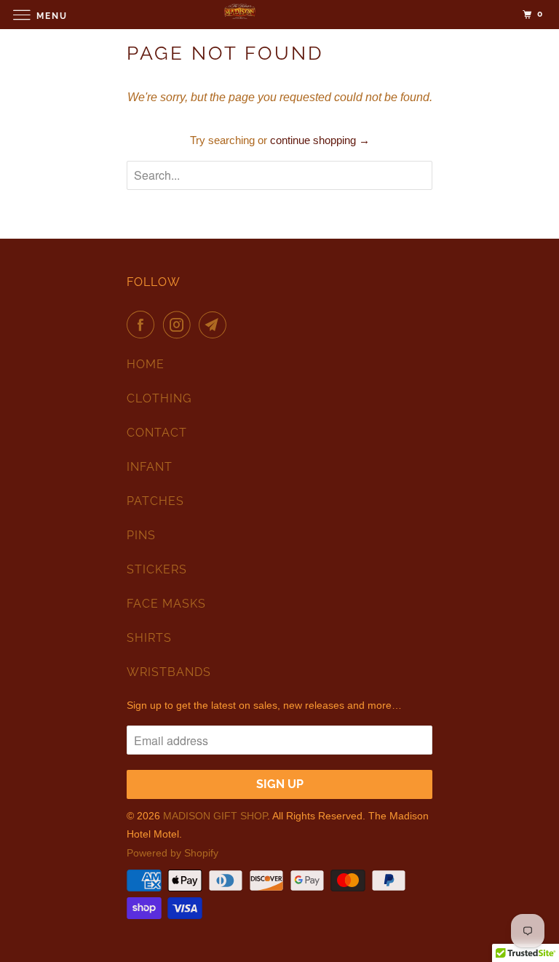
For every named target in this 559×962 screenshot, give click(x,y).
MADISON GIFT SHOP (215, 816)
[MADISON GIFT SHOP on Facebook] (143, 324)
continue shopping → (320, 140)
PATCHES (155, 501)
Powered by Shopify (172, 853)
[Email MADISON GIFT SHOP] (215, 324)
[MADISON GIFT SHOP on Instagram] (180, 324)
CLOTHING (159, 398)
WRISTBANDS (169, 672)
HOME (145, 364)
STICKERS (157, 569)
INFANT (150, 467)
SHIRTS (149, 638)
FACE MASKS (166, 604)
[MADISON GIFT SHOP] (279, 14)
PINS (141, 535)
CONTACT (157, 433)
